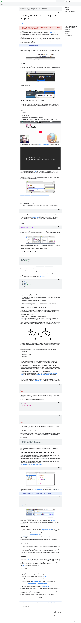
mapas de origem (53, 32)
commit (39, 562)
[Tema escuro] (58, 210)
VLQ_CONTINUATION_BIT (39, 380)
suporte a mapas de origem (44, 144)
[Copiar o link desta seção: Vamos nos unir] (29, 526)
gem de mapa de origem (36, 581)
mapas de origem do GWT (45, 586)
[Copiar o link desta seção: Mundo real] (27, 63)
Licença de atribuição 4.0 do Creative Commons (53, 602)
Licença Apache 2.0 (36, 603)
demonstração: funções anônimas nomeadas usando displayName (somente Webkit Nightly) (38, 493)
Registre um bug (3, 612)
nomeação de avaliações (32, 583)
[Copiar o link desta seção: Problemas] (27, 556)
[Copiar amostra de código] (60, 210)
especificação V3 (43, 276)
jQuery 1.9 (28, 559)
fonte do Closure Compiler (30, 584)
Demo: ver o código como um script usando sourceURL (31, 464)
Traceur (35, 171)
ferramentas (25, 536)
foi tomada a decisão (35, 217)
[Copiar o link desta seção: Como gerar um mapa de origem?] (39, 251)
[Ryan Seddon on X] (21, 24)
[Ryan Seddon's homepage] (22, 24)
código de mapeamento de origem (43, 374)
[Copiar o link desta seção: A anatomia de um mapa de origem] (39, 271)
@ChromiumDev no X (57, 612)
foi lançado (44, 576)
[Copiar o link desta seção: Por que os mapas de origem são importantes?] (45, 100)
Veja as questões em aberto (5, 614)
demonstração (30, 173)
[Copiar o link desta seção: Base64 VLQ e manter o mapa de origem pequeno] (47, 307)
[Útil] (58, 13)
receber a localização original (33, 45)
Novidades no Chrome (35, 1)
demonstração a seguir (39, 489)
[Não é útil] (60, 13)
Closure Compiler (32, 253)
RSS (55, 617)
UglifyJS (34, 573)
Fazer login (78, 1)
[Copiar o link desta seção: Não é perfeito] (29, 543)
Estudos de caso (24, 1)
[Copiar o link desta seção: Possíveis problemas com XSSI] (37, 430)
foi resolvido (24, 565)
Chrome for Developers (23, 12)
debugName (53, 520)
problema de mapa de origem (35, 534)
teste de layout (40, 578)
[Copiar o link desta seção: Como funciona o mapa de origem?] (39, 198)
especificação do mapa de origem (30, 27)
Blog (29, 1)
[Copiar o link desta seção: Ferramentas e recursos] (34, 568)
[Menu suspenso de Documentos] (20, 1)
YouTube (55, 614)
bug (29, 579)
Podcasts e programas (31, 617)
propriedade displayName (42, 583)
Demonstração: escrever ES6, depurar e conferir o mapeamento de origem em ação (34, 195)
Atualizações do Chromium (32, 612)
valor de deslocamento (30, 398)
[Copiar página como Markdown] (30, 18)
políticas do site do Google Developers (54, 603)
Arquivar (29, 615)
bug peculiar (27, 560)
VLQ (21, 318)
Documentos (16, 1)
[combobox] (60, 1)
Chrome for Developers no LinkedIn (59, 615)
